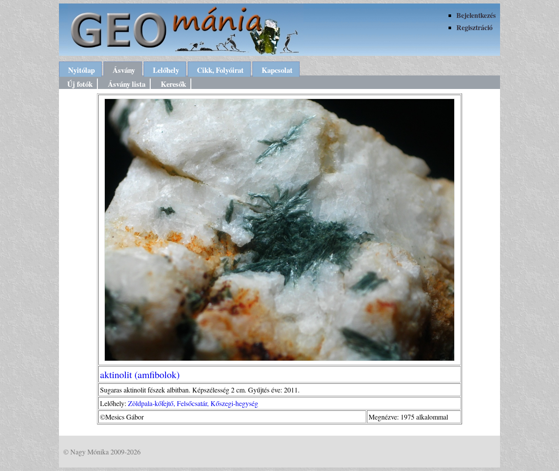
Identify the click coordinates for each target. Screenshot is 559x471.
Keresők (173, 83)
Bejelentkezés (476, 15)
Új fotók (80, 83)
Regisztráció (474, 27)
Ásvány (124, 70)
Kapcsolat (277, 70)
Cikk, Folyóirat (220, 70)
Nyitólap (81, 70)
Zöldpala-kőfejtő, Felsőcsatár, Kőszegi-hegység (193, 403)
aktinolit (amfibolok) (139, 374)
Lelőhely (166, 70)
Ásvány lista (126, 83)
